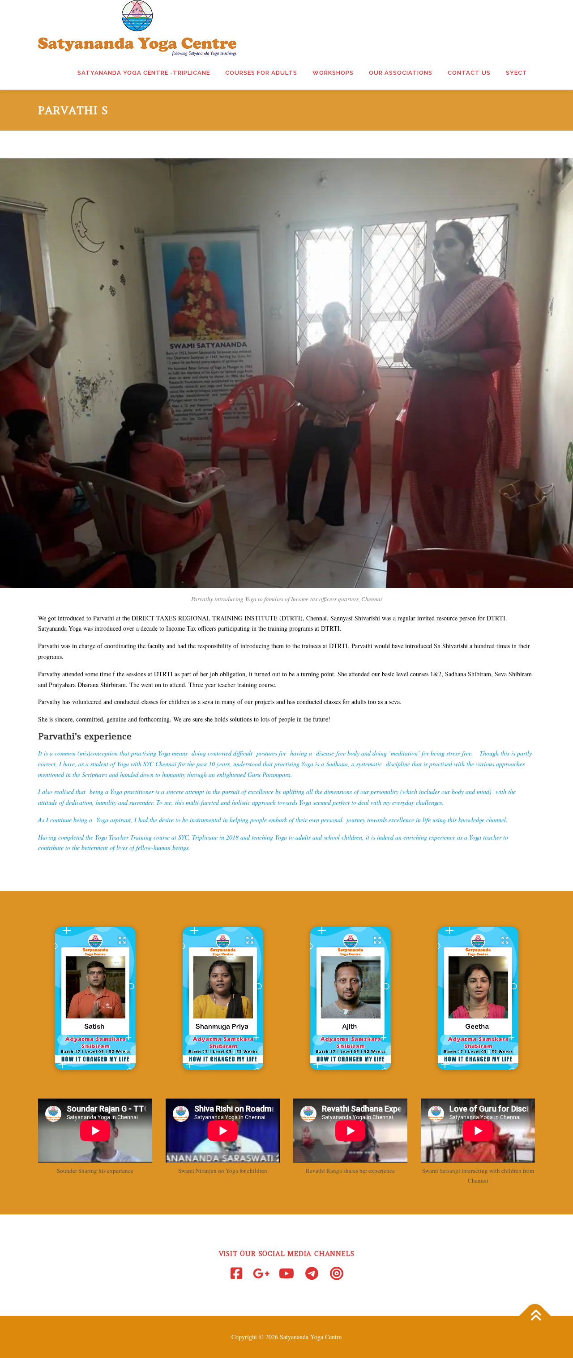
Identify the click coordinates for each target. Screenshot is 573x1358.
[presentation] (95, 1063)
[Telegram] (311, 1273)
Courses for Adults (261, 72)
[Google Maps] (261, 1273)
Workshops (333, 72)
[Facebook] (236, 1273)
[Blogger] (336, 1273)
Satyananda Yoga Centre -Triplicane (143, 72)
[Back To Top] (535, 1316)
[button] (95, 998)
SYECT (516, 72)
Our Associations (400, 72)
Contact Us (469, 72)
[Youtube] (286, 1273)
